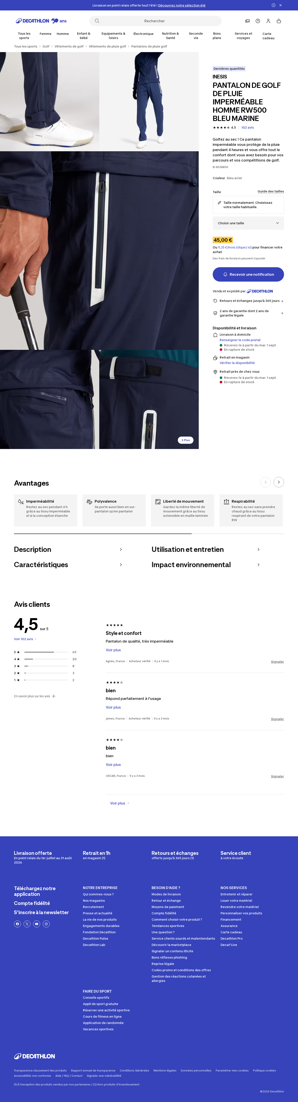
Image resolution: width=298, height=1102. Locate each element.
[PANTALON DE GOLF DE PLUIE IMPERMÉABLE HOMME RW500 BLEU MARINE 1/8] (149, 101)
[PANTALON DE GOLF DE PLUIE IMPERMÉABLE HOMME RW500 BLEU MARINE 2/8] (49, 101)
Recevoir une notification (252, 274)
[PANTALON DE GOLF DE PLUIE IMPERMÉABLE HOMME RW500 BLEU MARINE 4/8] (49, 399)
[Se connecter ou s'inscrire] (268, 21)
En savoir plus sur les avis (32, 696)
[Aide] (258, 21)
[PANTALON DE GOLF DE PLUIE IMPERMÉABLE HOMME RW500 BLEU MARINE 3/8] (99, 250)
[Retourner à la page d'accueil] (41, 21)
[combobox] (248, 223)
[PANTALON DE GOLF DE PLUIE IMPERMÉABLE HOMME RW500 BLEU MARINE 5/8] (149, 399)
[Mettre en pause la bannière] (273, 5)
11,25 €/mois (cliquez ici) (235, 247)
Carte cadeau (268, 36)
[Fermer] (280, 5)
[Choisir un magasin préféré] (247, 21)
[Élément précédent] (265, 482)
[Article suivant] (279, 482)
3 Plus (186, 440)
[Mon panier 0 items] (279, 21)
